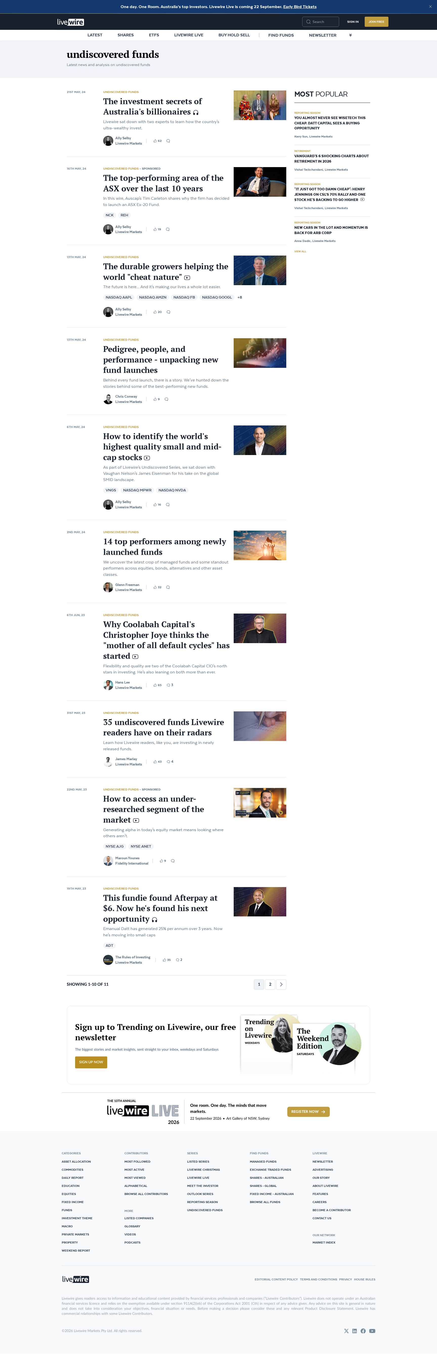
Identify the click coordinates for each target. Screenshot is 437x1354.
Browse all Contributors (146, 1194)
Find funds (281, 35)
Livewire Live (188, 34)
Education (70, 1186)
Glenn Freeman (127, 585)
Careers (319, 1202)
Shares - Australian (266, 1178)
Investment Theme (77, 1218)
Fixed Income (73, 1202)
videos (130, 1234)
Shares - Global (263, 1186)
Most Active (134, 1169)
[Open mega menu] (350, 35)
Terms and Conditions (318, 1279)
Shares (126, 34)
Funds (67, 1210)
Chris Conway (126, 396)
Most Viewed (135, 1178)
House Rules (364, 1279)
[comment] (168, 140)
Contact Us (322, 1218)
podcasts (132, 1242)
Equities (69, 1194)
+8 (239, 297)
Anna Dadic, (302, 241)
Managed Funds (263, 1161)
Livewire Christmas (203, 1169)
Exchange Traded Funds (270, 1169)
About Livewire (325, 1186)
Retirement (302, 150)
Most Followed (137, 1161)
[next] (281, 984)
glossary (132, 1226)
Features (320, 1194)
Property (70, 1242)
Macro (67, 1226)
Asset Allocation (76, 1161)
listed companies (139, 1218)
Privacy (345, 1279)
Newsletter (322, 35)
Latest (95, 34)
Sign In (353, 22)
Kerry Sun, (301, 136)
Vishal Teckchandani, (309, 169)
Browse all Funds (265, 1202)
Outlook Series (200, 1194)
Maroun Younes (127, 858)
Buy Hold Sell (234, 34)
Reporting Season (307, 112)
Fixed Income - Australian (272, 1194)
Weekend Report (76, 1250)
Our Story (321, 1178)
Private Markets (75, 1234)
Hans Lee (122, 682)
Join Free (376, 22)
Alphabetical (135, 1186)
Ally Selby (123, 138)
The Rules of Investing (132, 957)
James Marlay (126, 759)
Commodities (72, 1169)
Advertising (323, 1169)
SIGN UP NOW (91, 1062)
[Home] (71, 22)
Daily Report (72, 1178)
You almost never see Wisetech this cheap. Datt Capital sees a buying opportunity (330, 123)
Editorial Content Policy (276, 1279)
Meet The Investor (202, 1186)
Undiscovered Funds (121, 92)
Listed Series (198, 1161)
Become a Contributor (332, 1210)
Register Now (305, 1112)
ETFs (154, 34)
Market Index (324, 1242)
